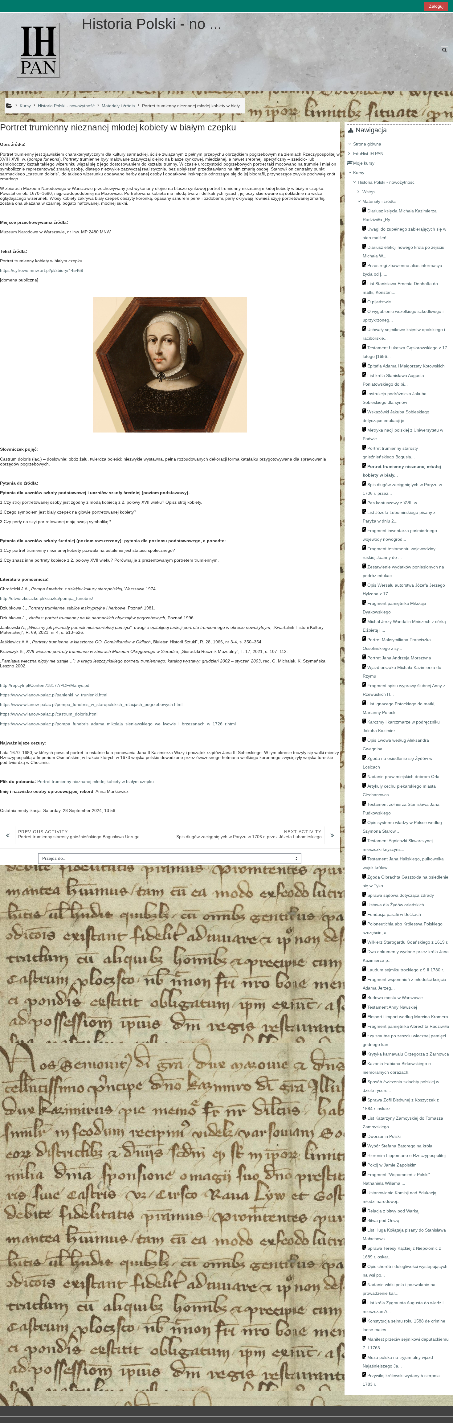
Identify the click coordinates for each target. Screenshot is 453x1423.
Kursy (358, 172)
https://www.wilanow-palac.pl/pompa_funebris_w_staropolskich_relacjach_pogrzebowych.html (91, 704)
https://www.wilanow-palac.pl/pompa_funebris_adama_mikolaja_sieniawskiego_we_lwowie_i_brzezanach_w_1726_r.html (118, 723)
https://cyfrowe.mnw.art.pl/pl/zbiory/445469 (41, 270)
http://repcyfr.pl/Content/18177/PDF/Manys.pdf (45, 685)
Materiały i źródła (379, 201)
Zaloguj (436, 6)
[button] (444, 50)
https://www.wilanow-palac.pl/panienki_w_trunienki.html (53, 694)
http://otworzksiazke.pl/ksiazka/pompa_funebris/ (46, 598)
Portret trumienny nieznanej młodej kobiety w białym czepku (95, 781)
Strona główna (367, 143)
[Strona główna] (38, 51)
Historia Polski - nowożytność (386, 182)
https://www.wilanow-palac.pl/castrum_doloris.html (48, 714)
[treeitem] (398, 764)
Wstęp (368, 191)
